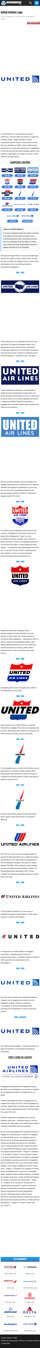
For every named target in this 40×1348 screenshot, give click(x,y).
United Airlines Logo (30, 1330)
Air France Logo (10, 1302)
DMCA (36, 1341)
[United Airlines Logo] (29, 1324)
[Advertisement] (20, 47)
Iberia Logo (10, 1288)
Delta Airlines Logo (29, 1316)
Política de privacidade (9, 1341)
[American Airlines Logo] (29, 1281)
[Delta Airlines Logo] (29, 1310)
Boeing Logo (10, 1316)
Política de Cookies (26, 1341)
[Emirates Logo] (29, 1295)
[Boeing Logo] (10, 1310)
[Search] (30, 4)
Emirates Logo (30, 1302)
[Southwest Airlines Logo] (10, 1324)
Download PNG (33, 23)
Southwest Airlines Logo (10, 1330)
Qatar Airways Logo (10, 1273)
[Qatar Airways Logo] (10, 1267)
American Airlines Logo (30, 1288)
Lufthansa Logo (29, 1273)
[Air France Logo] (10, 1295)
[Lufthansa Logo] (29, 1267)
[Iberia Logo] (10, 1281)
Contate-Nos (5, 1343)
